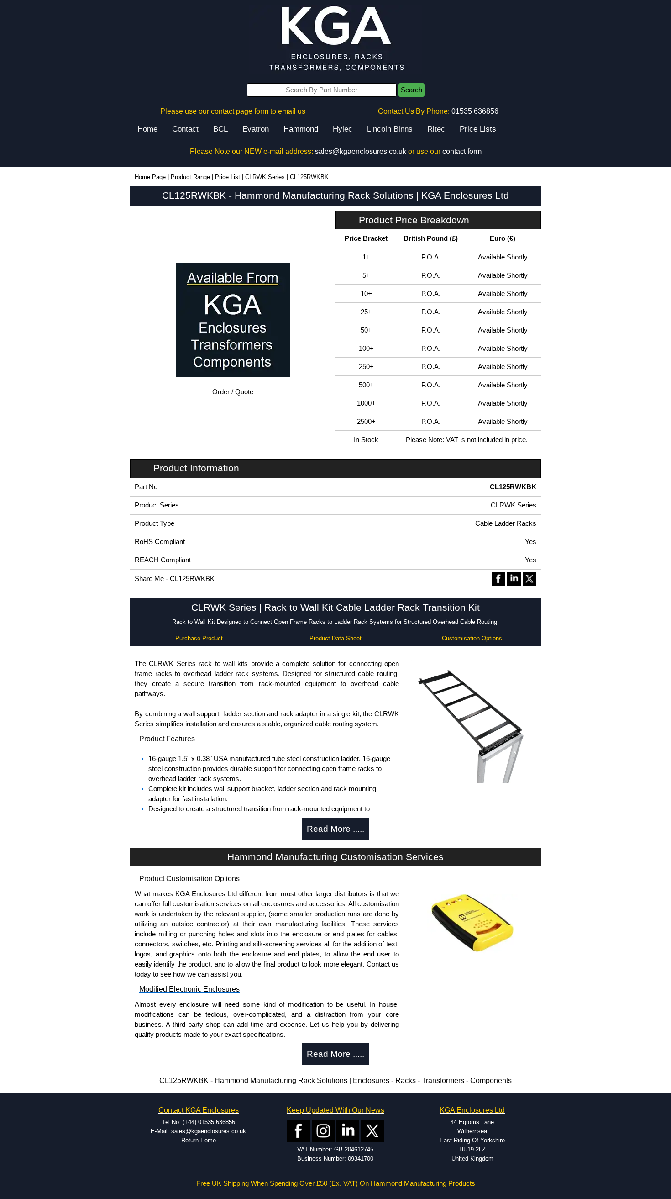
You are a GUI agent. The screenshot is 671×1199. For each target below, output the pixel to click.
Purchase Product (199, 638)
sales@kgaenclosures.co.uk (360, 151)
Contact (185, 129)
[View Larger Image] (472, 720)
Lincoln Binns (390, 129)
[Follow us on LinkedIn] (347, 1130)
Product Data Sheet (335, 638)
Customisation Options (472, 638)
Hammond (300, 129)
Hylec (342, 129)
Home (147, 129)
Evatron (255, 129)
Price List (227, 177)
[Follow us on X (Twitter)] (372, 1130)
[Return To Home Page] (335, 39)
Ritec (436, 129)
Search (411, 90)
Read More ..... (335, 829)
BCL (220, 129)
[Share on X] (529, 578)
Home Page (150, 177)
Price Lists (478, 129)
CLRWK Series (265, 177)
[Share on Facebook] (498, 578)
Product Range (190, 177)
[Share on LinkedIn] (514, 578)
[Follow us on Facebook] (298, 1130)
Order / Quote (232, 392)
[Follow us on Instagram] (323, 1130)
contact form (462, 151)
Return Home (198, 1140)
